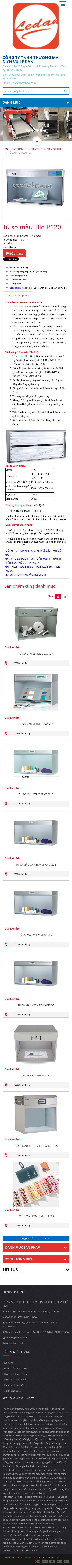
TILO (21, 239)
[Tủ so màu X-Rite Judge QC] (36, 1043)
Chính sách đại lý (12, 1390)
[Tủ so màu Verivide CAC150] (36, 903)
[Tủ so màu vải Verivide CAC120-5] (36, 833)
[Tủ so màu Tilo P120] (36, 189)
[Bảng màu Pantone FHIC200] (36, 1184)
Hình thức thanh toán (15, 1374)
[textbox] (36, 91)
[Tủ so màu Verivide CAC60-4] (36, 622)
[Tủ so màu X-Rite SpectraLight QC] (36, 1114)
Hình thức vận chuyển (15, 1379)
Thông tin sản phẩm (17, 295)
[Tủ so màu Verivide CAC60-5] (36, 692)
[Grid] (58, 596)
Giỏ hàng (8, 1362)
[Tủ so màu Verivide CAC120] (36, 762)
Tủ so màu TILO (20, 356)
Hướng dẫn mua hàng (15, 1368)
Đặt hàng (16, 253)
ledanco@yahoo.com (23, 83)
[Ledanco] (37, 141)
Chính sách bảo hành (14, 1385)
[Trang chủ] (36, 26)
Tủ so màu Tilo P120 (23, 306)
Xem (51, 596)
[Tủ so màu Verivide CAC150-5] (36, 973)
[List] (65, 596)
